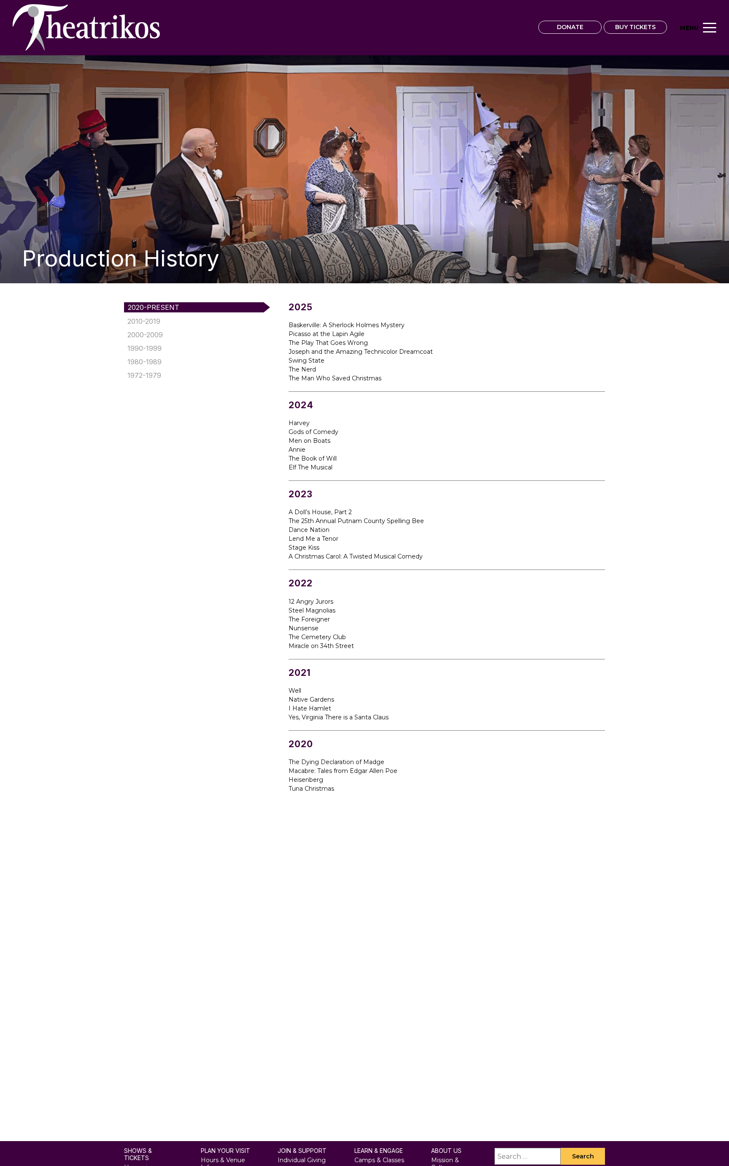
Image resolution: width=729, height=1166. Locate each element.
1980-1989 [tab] (144, 362)
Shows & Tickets (138, 1154)
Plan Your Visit (225, 1150)
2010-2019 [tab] (143, 321)
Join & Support (302, 1150)
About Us (446, 1150)
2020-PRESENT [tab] (153, 307)
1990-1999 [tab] (144, 348)
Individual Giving (302, 1160)
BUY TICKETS (635, 27)
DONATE (570, 27)
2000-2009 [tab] (145, 335)
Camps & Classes (379, 1160)
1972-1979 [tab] (144, 375)
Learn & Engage (378, 1150)
